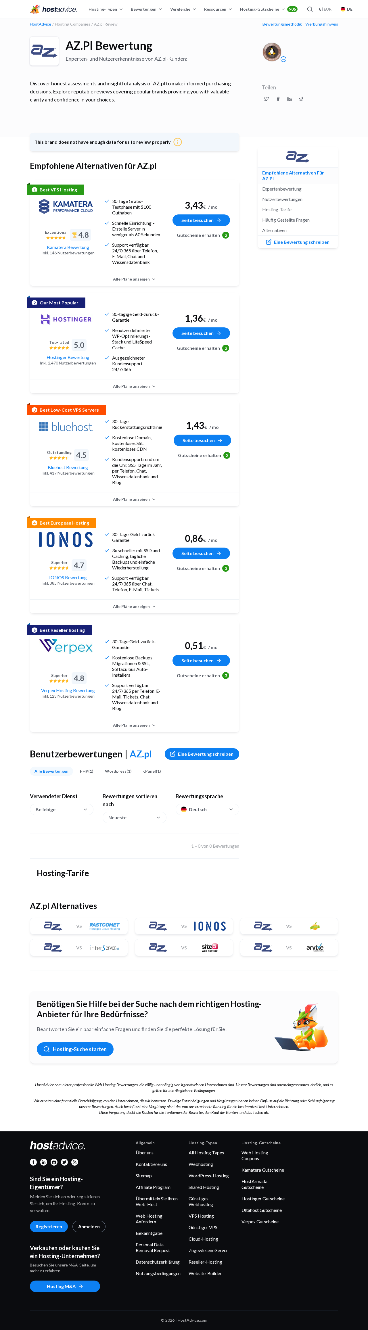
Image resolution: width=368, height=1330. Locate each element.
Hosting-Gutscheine (268, 9)
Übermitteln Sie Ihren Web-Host (157, 1201)
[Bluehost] (66, 427)
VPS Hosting (201, 1215)
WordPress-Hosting (209, 1175)
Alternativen (274, 230)
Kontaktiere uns (151, 1164)
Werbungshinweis (321, 24)
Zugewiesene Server (208, 1250)
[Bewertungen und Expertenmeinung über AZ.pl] (266, 98)
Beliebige (45, 809)
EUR (325, 9)
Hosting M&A (61, 1286)
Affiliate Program (153, 1187)
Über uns (145, 1152)
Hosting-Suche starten (80, 1049)
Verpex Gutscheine (260, 1221)
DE (349, 9)
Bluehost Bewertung (68, 467)
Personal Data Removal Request (153, 1247)
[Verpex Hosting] (66, 647)
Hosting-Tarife (277, 209)
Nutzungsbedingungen (158, 1273)
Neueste (117, 817)
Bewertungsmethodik (282, 24)
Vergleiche (180, 9)
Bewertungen (143, 9)
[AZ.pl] (44, 51)
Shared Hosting (204, 1187)
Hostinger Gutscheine (263, 1198)
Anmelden (89, 1226)
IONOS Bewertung (68, 577)
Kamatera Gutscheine (262, 1169)
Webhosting (201, 1164)
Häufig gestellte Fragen (286, 219)
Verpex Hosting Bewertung (68, 690)
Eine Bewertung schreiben (205, 754)
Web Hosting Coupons (254, 1155)
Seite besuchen (197, 220)
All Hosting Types (206, 1152)
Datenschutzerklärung (158, 1261)
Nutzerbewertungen (282, 199)
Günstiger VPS (203, 1227)
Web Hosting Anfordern (149, 1218)
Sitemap (144, 1175)
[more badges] (283, 59)
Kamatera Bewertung (68, 247)
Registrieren (49, 1226)
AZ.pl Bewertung (109, 45)
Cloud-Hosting (203, 1238)
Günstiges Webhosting (201, 1201)
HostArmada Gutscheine (254, 1184)
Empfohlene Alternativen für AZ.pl (293, 175)
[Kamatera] (66, 206)
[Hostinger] (66, 319)
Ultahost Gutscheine (261, 1210)
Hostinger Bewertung (68, 357)
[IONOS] (66, 539)
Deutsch (198, 809)
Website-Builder (205, 1273)
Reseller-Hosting (205, 1261)
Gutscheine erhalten (202, 235)
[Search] (309, 9)
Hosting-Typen (103, 9)
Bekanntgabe (149, 1233)
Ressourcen (215, 9)
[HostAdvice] (53, 9)
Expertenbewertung (282, 188)
